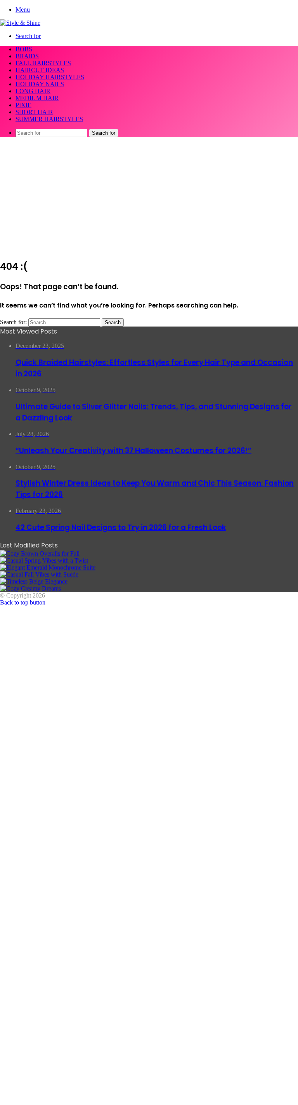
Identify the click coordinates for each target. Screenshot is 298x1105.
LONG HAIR (33, 91)
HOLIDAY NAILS (40, 84)
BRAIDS (27, 56)
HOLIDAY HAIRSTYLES (50, 77)
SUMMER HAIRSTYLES (49, 119)
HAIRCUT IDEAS (40, 70)
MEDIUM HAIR (37, 98)
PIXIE (23, 105)
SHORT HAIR (34, 112)
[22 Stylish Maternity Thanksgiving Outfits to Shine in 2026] (40, 553)
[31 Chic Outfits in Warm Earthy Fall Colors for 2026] (47, 567)
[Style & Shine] (20, 22)
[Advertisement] (149, 197)
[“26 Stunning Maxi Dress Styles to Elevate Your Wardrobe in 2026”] (34, 581)
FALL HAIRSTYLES (43, 63)
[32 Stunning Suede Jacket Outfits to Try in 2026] (39, 574)
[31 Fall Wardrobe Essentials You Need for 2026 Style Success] (30, 588)
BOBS (24, 49)
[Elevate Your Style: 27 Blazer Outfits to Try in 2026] (44, 560)
